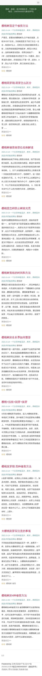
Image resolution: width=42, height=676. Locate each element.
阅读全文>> (6, 67)
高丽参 (4, 669)
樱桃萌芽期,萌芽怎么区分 (16, 82)
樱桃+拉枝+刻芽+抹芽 (14, 401)
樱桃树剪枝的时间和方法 (16, 272)
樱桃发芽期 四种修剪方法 (16, 466)
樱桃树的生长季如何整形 (16, 337)
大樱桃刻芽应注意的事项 (16, 530)
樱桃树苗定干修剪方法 (15, 25)
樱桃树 (19, 34)
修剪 (14, 583)
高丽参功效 (23, 669)
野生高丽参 (13, 669)
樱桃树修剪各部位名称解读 (17, 147)
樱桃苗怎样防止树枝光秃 (16, 208)
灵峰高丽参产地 (18, 664)
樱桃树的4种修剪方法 (14, 595)
